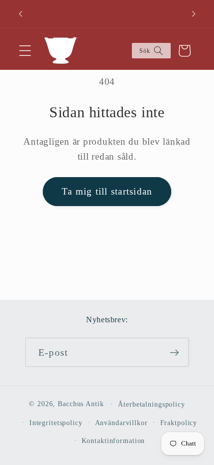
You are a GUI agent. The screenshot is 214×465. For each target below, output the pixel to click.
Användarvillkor (121, 423)
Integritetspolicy (56, 423)
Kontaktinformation (113, 441)
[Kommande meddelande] (194, 14)
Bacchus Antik (81, 404)
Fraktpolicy (179, 423)
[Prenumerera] (174, 352)
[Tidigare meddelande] (20, 14)
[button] (25, 50)
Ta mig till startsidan (107, 191)
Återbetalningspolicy (151, 404)
